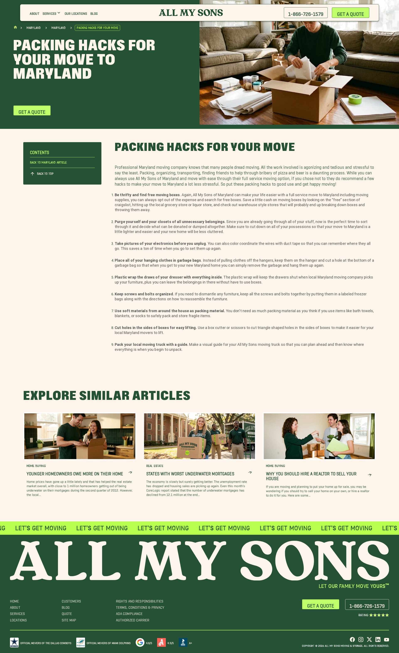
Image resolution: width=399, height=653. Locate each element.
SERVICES (17, 612)
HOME (14, 600)
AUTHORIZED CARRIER (132, 619)
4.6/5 (149, 642)
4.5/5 (170, 642)
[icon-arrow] (130, 472)
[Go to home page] (15, 28)
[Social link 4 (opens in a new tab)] (378, 641)
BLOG (66, 606)
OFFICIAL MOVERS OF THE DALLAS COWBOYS (45, 642)
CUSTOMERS (71, 600)
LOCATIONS (18, 619)
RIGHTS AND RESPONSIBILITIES (140, 600)
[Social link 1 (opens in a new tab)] (352, 641)
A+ (190, 642)
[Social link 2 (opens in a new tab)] (360, 641)
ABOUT (15, 606)
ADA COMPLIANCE (129, 612)
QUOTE (67, 612)
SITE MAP (69, 619)
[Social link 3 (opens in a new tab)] (369, 641)
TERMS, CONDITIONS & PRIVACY (140, 606)
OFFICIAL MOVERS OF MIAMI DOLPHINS (109, 642)
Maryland (34, 28)
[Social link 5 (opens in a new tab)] (386, 641)
